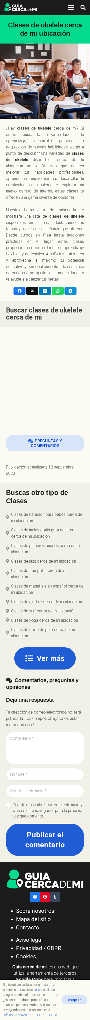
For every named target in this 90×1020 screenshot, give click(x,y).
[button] (83, 7)
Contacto (27, 927)
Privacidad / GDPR (38, 948)
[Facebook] (35, 897)
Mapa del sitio (33, 919)
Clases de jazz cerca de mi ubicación (43, 561)
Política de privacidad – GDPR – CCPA (29, 1015)
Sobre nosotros (35, 911)
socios (38, 990)
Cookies (26, 956)
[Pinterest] (45, 897)
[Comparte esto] (20, 291)
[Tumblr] (55, 897)
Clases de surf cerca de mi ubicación (43, 611)
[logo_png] (20, 8)
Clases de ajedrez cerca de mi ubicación (46, 601)
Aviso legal (29, 940)
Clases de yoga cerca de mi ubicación (44, 620)
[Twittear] (32, 291)
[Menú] (71, 7)
